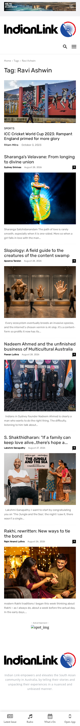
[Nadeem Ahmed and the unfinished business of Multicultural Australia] (40, 386)
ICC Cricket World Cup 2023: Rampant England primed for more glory (38, 136)
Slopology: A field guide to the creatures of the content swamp (37, 253)
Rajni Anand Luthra (14, 541)
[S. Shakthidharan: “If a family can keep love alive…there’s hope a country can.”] (40, 479)
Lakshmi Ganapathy (14, 448)
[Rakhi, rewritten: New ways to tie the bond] (40, 573)
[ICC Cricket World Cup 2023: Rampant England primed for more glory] (40, 101)
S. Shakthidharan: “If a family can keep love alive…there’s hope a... (37, 440)
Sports (9, 128)
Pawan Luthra (11, 354)
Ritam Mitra (11, 144)
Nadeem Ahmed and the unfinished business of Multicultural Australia (40, 346)
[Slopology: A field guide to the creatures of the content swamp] (40, 292)
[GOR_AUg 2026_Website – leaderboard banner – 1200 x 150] (40, 6)
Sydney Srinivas (12, 167)
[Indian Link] (40, 30)
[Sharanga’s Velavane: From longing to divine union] (40, 198)
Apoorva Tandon (12, 261)
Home (7, 60)
